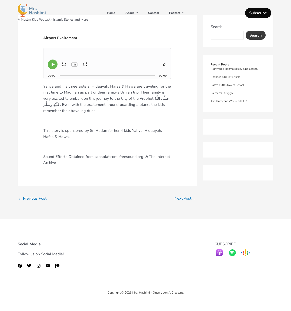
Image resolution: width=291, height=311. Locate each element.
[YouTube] (48, 266)
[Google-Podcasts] (247, 252)
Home (111, 13)
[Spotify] (234, 252)
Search (216, 26)
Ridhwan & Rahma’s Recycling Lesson (234, 69)
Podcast (174, 13)
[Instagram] (38, 266)
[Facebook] (20, 266)
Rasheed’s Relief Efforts (225, 77)
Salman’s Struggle (222, 93)
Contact (153, 13)
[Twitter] (29, 266)
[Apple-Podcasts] (221, 252)
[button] (136, 13)
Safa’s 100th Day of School (227, 85)
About (129, 13)
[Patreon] (57, 266)
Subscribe (258, 13)
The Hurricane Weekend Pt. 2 (229, 101)
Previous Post (32, 198)
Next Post (185, 198)
